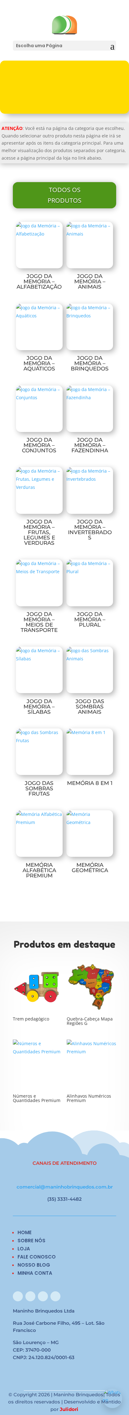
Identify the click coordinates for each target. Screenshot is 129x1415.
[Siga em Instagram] (30, 1296)
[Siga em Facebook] (18, 1296)
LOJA (24, 1248)
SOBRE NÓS (31, 1240)
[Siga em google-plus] (43, 1296)
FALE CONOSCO (37, 1257)
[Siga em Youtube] (55, 1296)
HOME (25, 1232)
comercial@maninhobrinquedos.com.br (65, 1187)
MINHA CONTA (35, 1273)
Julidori (69, 1409)
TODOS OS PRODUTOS (64, 195)
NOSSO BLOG (34, 1265)
